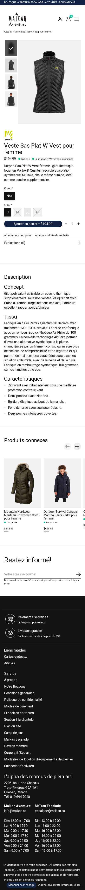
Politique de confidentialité (23, 699)
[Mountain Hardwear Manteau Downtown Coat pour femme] (22, 483)
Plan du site (12, 726)
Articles (9, 663)
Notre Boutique (15, 686)
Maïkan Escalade (16, 739)
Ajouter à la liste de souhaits (52, 235)
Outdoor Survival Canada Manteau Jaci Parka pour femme (60, 515)
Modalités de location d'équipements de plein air (38, 759)
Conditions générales (19, 693)
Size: (8, 205)
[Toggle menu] (77, 19)
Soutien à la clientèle (19, 719)
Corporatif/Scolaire (17, 752)
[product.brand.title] (42, 135)
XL (38, 212)
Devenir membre (16, 746)
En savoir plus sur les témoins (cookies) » (59, 885)
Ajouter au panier (33, 223)
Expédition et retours (19, 713)
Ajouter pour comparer (18, 235)
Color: (8, 188)
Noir (9, 196)
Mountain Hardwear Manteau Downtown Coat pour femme (21, 515)
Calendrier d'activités (19, 766)
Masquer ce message (21, 885)
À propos (10, 679)
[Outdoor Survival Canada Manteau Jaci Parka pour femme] (62, 483)
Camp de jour (13, 732)
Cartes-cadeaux (15, 656)
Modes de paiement (18, 706)
